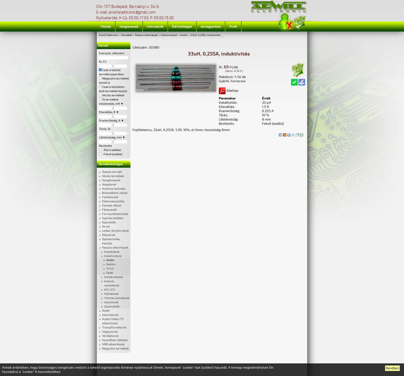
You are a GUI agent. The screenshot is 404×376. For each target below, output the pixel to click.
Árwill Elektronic (108, 35)
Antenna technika (113, 189)
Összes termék (112, 172)
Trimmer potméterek (117, 298)
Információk (155, 26)
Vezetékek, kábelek (115, 340)
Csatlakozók (110, 197)
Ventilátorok (110, 336)
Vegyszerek (110, 332)
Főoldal (106, 26)
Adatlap (232, 91)
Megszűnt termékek (115, 348)
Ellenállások (112, 252)
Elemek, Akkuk (111, 205)
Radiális (111, 264)
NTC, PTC (109, 289)
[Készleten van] (294, 82)
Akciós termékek (113, 176)
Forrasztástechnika (115, 214)
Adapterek (109, 184)
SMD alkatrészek (113, 344)
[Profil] (286, 22)
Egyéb (109, 272)
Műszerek (108, 235)
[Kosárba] (297, 69)
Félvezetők (109, 210)
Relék (106, 310)
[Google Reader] (297, 134)
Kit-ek (106, 226)
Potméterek (111, 294)
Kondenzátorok (113, 277)
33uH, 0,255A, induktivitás (206, 35)
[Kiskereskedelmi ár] (301, 82)
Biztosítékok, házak (115, 193)
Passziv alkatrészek (146, 35)
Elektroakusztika (113, 201)
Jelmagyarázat (211, 26)
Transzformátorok (114, 327)
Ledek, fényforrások (115, 231)
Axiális (184, 35)
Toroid (110, 268)
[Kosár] (299, 22)
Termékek (126, 35)
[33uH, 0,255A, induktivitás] (176, 91)
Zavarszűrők (112, 306)
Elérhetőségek (182, 26)
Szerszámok (110, 315)
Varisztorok (111, 302)
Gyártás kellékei (113, 218)
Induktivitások (169, 35)
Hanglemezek (129, 26)
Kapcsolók (109, 222)
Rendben (392, 368)
